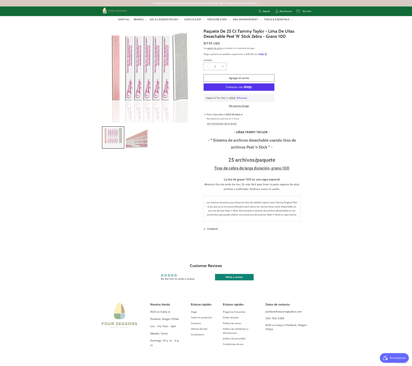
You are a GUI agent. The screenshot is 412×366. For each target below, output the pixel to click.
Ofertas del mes (199, 328)
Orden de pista (231, 317)
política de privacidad (234, 338)
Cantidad (208, 60)
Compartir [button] (212, 228)
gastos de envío (214, 48)
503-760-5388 (275, 318)
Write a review (234, 277)
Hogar (194, 311)
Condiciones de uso (233, 344)
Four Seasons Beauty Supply (198, 363)
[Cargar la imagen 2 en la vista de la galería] (137, 137)
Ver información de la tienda (222, 123)
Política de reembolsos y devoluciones (235, 330)
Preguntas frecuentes (234, 311)
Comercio (196, 323)
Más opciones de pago (239, 106)
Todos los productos (201, 317)
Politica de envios (232, 323)
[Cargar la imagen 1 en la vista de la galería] (113, 137)
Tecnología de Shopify (227, 363)
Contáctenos (197, 334)
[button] (264, 11)
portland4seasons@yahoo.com (284, 311)
